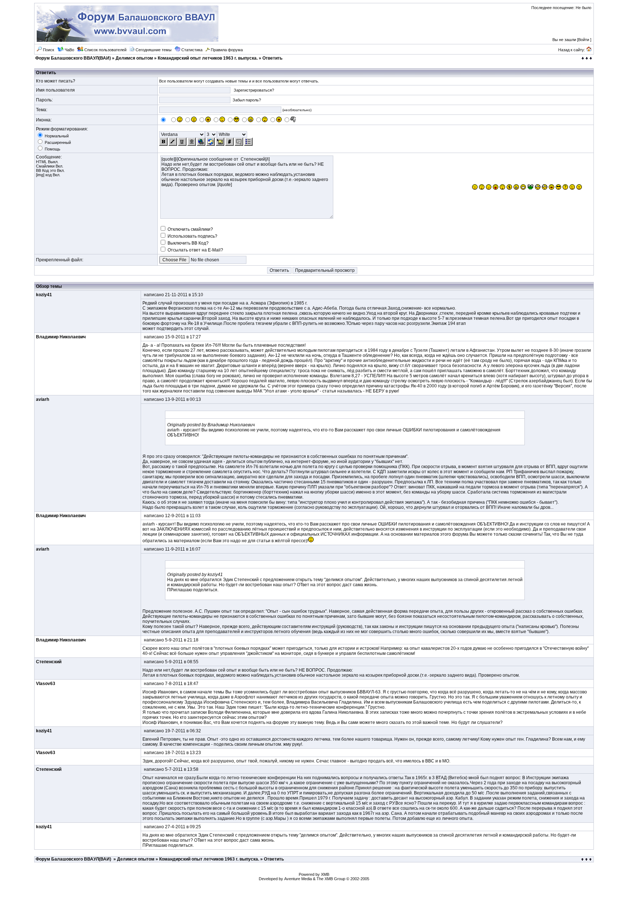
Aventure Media (298, 879)
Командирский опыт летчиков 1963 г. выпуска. (208, 58)
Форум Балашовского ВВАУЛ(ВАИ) (73, 58)
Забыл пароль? (247, 100)
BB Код (42, 170)
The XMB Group (331, 879)
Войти (583, 39)
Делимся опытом (134, 58)
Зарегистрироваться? (254, 90)
